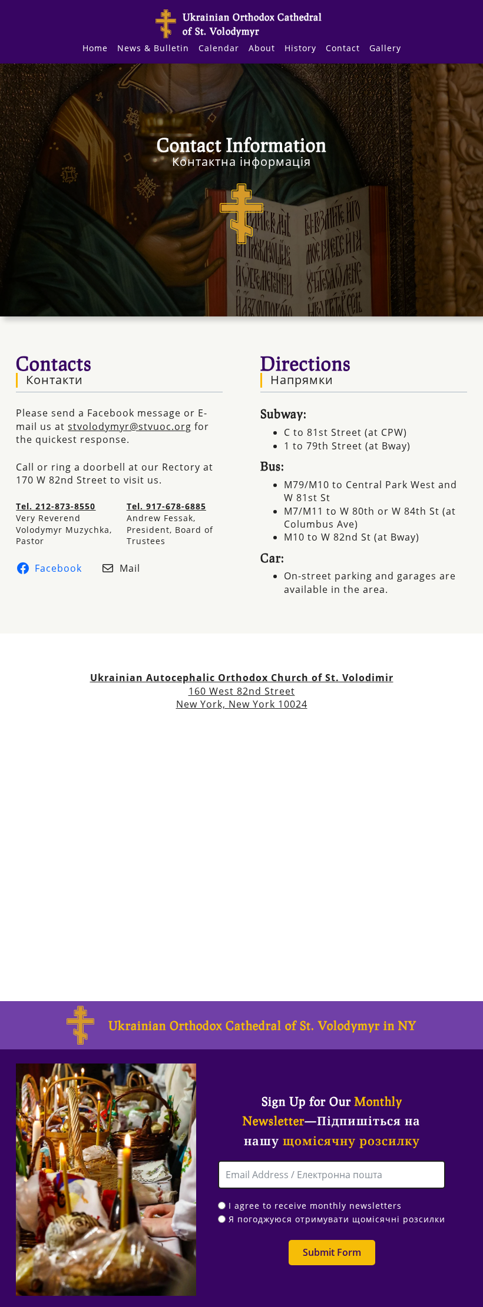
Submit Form (332, 1252)
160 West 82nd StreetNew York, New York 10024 (241, 691)
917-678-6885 (176, 506)
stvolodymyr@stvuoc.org (129, 426)
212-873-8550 (65, 506)
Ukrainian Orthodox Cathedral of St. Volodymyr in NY (262, 1025)
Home (95, 48)
